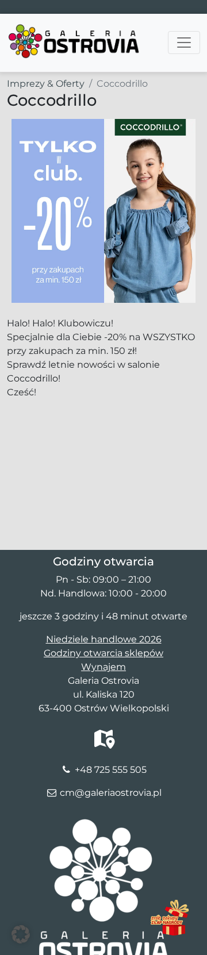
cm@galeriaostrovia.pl (111, 792)
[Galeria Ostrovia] (74, 28)
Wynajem (103, 666)
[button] (20, 934)
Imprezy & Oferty (46, 83)
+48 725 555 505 (111, 769)
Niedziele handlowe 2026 (104, 639)
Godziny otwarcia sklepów (103, 653)
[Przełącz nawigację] (184, 42)
